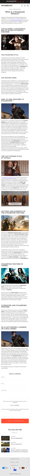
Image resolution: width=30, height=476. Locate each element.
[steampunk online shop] (15, 198)
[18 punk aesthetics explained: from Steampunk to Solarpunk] (5, 450)
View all (15, 432)
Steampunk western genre (9, 177)
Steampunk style (7, 58)
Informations (14, 458)
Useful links (14, 462)
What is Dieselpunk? (17, 438)
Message (4, 390)
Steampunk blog (16, 9)
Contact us (14, 465)
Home (10, 9)
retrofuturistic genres (16, 20)
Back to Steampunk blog (16, 420)
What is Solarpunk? (16, 444)
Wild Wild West (4, 288)
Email (3, 383)
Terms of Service (14, 410)
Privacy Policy (26, 409)
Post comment (15, 405)
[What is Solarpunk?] (5, 444)
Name (2, 377)
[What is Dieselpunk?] (5, 438)
